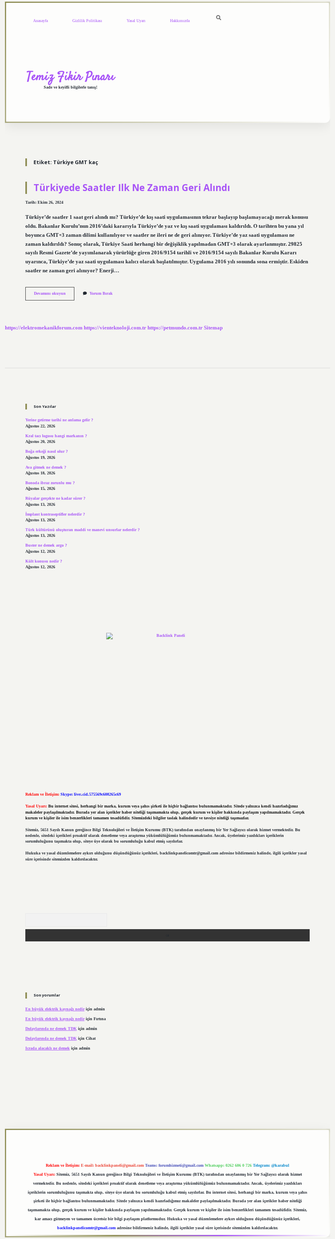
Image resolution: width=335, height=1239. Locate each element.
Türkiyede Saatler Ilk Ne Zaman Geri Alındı (132, 187)
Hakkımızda (180, 20)
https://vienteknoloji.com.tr (115, 328)
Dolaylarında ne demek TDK (51, 1028)
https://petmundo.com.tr (175, 328)
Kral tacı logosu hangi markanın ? (56, 436)
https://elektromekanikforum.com (44, 328)
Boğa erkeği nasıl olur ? (46, 451)
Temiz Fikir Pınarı (70, 76)
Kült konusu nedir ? (43, 561)
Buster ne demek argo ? (46, 545)
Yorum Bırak (101, 293)
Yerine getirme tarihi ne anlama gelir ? (59, 420)
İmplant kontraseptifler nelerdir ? (55, 514)
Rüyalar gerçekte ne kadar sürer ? (55, 498)
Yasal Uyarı (136, 20)
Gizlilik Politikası (87, 20)
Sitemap (213, 328)
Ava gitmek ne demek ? (45, 467)
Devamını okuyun (54, 295)
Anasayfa (40, 20)
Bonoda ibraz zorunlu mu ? (50, 482)
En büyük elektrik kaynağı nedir (55, 1009)
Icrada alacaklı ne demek (47, 1048)
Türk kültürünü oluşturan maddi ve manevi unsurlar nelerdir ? (82, 529)
